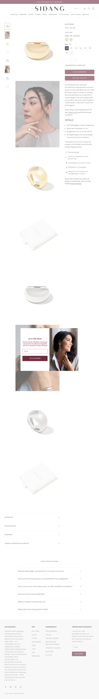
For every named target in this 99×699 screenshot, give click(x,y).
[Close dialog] (76, 330)
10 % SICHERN (35, 358)
